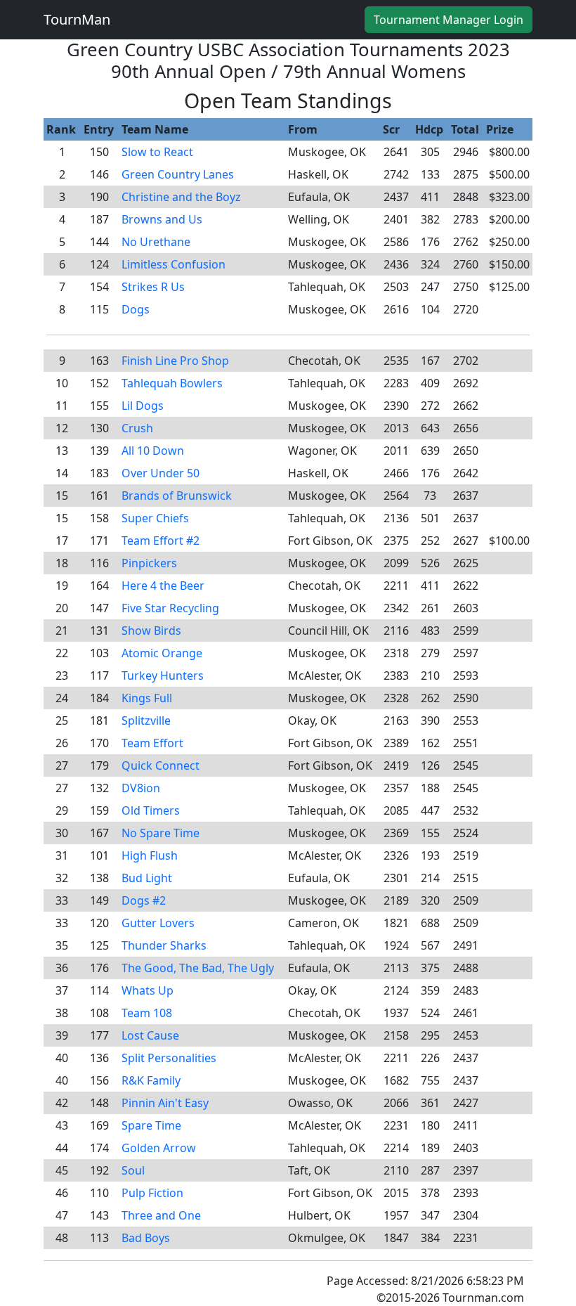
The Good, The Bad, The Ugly (198, 968)
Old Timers (151, 810)
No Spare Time (160, 833)
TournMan (77, 19)
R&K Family (151, 1080)
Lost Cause (150, 1035)
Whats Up (148, 990)
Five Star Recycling (170, 608)
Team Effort (152, 743)
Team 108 (147, 1013)
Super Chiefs (155, 518)
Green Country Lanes (178, 174)
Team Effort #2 (160, 540)
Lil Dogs (143, 405)
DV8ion (141, 788)
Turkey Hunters (163, 675)
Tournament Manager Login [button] (448, 19)
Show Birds (151, 630)
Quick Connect (160, 765)
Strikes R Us (153, 287)
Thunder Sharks (164, 945)
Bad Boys (146, 1238)
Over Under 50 (160, 473)
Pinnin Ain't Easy (165, 1103)
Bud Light (147, 878)
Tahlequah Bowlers (172, 383)
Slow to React (157, 152)
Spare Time (151, 1125)
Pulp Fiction (152, 1193)
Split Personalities (169, 1058)
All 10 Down (153, 450)
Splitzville (146, 720)
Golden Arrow (159, 1148)
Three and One (161, 1215)
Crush (137, 428)
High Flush (150, 855)
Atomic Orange (162, 653)
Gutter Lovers (158, 923)
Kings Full (147, 698)
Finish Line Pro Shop (175, 360)
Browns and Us (162, 219)
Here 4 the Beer (163, 585)
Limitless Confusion (173, 264)
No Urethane (156, 242)
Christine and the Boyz (181, 197)
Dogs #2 (144, 900)
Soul (133, 1170)
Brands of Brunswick (177, 495)
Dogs (136, 309)
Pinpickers (149, 563)
